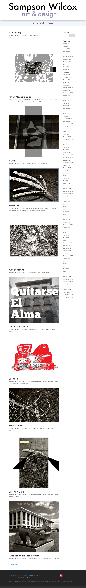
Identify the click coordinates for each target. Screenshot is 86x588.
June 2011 (66, 263)
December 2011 (67, 248)
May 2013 (66, 209)
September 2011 (68, 256)
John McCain (38, 100)
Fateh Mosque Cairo (20, 97)
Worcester (44, 163)
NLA (40, 558)
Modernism (14, 383)
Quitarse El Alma (18, 326)
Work (42, 23)
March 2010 (66, 292)
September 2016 (68, 142)
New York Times (27, 102)
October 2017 (67, 126)
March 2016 (66, 152)
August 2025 (67, 62)
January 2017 (67, 137)
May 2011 (66, 266)
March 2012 (66, 240)
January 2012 (67, 245)
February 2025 (67, 77)
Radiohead (36, 208)
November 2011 (67, 251)
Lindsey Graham (47, 100)
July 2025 (66, 64)
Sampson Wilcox (15, 35)
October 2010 (67, 284)
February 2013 (67, 217)
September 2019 (68, 93)
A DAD (12, 160)
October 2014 (67, 170)
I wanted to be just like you (24, 555)
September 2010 (68, 287)
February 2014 (67, 186)
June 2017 (66, 129)
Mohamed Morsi (17, 102)
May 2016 (66, 147)
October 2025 (67, 59)
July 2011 (65, 261)
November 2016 (68, 139)
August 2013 (67, 201)
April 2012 (66, 238)
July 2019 (66, 98)
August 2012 (67, 227)
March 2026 (66, 49)
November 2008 (68, 297)
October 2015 (67, 160)
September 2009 (68, 294)
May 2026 (66, 43)
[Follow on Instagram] (61, 575)
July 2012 (66, 230)
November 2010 (68, 282)
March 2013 (66, 214)
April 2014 (66, 181)
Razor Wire (42, 428)
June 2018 (66, 113)
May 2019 (66, 103)
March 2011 (66, 271)
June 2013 (66, 206)
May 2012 (66, 235)
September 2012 (68, 225)
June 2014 (66, 175)
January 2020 (67, 85)
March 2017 (66, 134)
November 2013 (68, 194)
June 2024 (66, 82)
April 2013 (66, 212)
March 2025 (66, 74)
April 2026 (66, 46)
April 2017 (66, 131)
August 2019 (67, 95)
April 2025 (66, 72)
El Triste (13, 378)
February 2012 (67, 243)
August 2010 (67, 289)
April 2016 (66, 150)
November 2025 (68, 56)
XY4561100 (14, 205)
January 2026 (67, 51)
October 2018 (67, 111)
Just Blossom (16, 269)
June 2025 (66, 67)
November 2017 (68, 124)
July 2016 (66, 144)
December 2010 (68, 279)
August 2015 (66, 165)
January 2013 (67, 219)
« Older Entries (13, 564)
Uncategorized (34, 35)
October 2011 (67, 253)
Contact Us (28, 577)
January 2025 (67, 80)
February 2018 (67, 118)
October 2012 (67, 222)
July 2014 (66, 173)
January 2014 (67, 188)
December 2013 (68, 191)
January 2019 (67, 108)
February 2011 (67, 274)
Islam (31, 100)
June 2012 (66, 232)
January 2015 (67, 168)
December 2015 (68, 155)
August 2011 (66, 258)
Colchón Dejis (16, 491)
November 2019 (68, 87)
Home (35, 23)
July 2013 (66, 204)
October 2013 (67, 196)
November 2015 (68, 157)
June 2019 (66, 100)
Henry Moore (34, 558)
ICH (31, 208)
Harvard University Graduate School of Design (44, 381)
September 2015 (68, 162)
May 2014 (66, 178)
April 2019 (66, 106)
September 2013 (68, 199)
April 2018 (66, 116)
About (50, 23)
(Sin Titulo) (15, 32)
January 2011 (67, 276)
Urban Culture (45, 272)
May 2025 (66, 69)
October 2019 (67, 90)
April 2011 (66, 269)
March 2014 (66, 183)
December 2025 (68, 54)
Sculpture (56, 558)
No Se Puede (16, 425)
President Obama (38, 102)
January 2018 (67, 121)
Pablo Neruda (34, 329)
